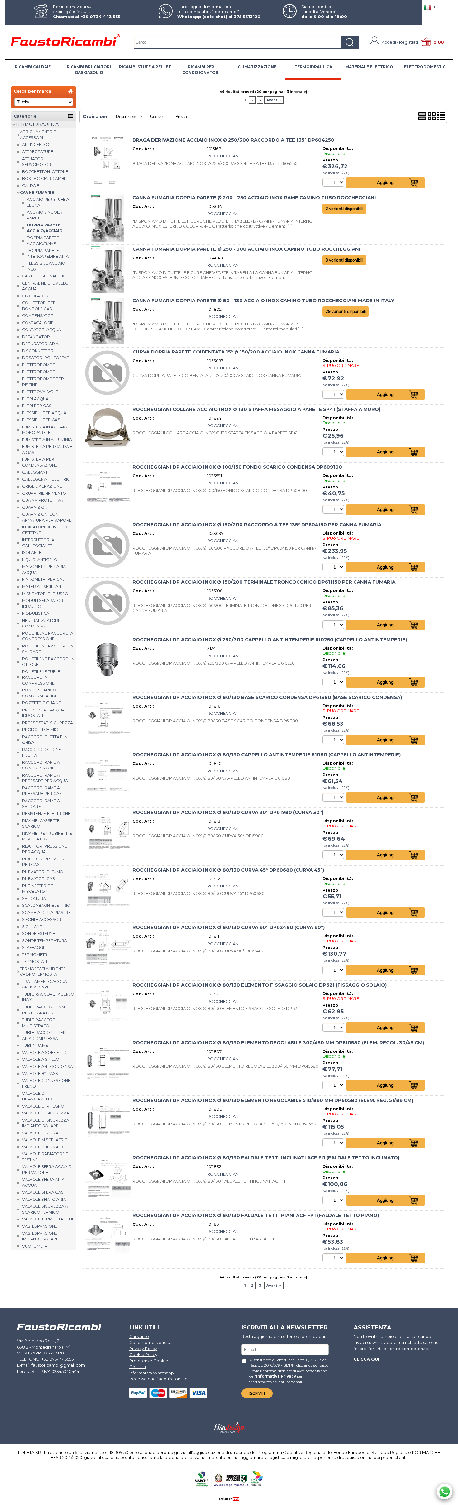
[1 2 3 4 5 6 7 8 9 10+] (334, 394)
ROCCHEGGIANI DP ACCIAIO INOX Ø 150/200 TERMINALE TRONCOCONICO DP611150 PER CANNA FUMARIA (263, 582)
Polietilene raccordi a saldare (47, 649)
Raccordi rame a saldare (41, 803)
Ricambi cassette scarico (41, 823)
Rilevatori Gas (38, 878)
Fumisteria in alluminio (47, 439)
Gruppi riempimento (44, 493)
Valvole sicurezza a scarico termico (45, 1209)
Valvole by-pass (40, 1073)
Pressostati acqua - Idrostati (44, 713)
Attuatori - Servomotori (37, 161)
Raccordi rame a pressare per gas (42, 791)
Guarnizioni (35, 507)
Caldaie (30, 185)
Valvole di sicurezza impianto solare (45, 1123)
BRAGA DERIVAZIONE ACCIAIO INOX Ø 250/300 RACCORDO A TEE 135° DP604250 (233, 140)
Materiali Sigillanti (43, 586)
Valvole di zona (40, 1133)
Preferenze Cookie (148, 1360)
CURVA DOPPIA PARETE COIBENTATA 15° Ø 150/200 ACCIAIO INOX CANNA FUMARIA (235, 352)
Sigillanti (32, 926)
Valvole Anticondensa (47, 1066)
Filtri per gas (36, 405)
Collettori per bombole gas (39, 306)
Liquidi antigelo (39, 559)
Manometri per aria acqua (44, 569)
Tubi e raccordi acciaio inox (48, 997)
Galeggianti (35, 472)
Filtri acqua (35, 399)
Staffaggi (33, 947)
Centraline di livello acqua (45, 286)
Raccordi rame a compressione (41, 765)
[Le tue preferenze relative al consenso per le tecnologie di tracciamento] (447, 1499)
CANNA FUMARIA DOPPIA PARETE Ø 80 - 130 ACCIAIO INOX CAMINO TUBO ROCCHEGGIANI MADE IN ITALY (263, 300)
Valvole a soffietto (44, 1052)
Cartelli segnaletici (44, 276)
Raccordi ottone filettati (41, 752)
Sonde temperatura (44, 940)
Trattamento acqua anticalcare (44, 984)
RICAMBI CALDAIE (33, 67)
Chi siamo (139, 1336)
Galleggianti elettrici (46, 479)
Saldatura (34, 898)
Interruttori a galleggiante (38, 542)
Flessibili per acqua (44, 413)
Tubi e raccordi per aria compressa (44, 1035)
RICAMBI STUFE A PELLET (145, 67)
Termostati (34, 961)
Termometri (35, 954)
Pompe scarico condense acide (40, 693)
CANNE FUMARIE (37, 192)
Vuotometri (35, 1246)
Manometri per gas (43, 579)
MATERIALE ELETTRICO (369, 67)
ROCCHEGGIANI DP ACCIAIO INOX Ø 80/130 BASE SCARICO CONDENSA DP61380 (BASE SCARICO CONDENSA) (267, 697)
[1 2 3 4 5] (334, 182)
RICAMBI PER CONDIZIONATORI (201, 70)
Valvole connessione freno (46, 1083)
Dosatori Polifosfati (46, 357)
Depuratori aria (40, 343)
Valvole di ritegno (43, 1106)
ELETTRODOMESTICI (425, 67)
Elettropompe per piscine (43, 382)
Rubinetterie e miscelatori (37, 888)
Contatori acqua (41, 329)
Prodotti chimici (40, 729)
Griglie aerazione (42, 486)
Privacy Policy (143, 1348)
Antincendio (35, 144)
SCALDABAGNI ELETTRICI (46, 905)
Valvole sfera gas (43, 1192)
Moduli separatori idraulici (43, 603)
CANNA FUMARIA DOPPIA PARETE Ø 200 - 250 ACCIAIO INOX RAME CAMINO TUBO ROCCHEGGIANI (254, 197)
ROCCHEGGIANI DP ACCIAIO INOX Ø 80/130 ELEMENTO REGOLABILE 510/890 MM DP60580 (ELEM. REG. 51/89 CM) (272, 1100)
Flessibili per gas (41, 419)
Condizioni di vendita (150, 1342)
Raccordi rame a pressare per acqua (45, 778)
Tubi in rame (35, 1045)
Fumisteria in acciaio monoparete (44, 430)
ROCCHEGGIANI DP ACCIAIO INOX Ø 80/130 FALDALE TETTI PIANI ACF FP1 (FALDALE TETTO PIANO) (255, 1215)
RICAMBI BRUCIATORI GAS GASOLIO (89, 70)
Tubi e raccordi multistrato (39, 1022)
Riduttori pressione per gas (44, 862)
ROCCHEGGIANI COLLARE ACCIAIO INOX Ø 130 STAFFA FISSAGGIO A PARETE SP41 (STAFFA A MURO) (256, 409)
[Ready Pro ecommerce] (229, 1499)
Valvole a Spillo (40, 1059)
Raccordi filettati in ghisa (44, 739)
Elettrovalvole (40, 391)
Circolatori (35, 296)
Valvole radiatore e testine (45, 1157)
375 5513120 (247, 16)
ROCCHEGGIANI (223, 155)
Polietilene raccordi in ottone (48, 661)
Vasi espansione (39, 1226)
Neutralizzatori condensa (40, 623)
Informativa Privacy (276, 1376)
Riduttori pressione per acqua (44, 849)
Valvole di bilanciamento (38, 1096)
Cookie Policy (143, 1354)
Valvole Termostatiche (48, 1219)
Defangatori (36, 336)
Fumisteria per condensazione (39, 462)
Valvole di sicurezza (45, 1113)
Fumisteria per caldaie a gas (47, 449)
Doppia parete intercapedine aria (48, 253)
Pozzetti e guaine (41, 702)
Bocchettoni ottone (45, 171)
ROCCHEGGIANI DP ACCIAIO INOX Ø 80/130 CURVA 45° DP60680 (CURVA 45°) (228, 870)
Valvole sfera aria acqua (43, 1182)
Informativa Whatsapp (151, 1372)
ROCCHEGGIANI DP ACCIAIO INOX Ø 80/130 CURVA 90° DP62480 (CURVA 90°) (228, 927)
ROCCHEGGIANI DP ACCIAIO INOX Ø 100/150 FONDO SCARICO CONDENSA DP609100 (237, 467)
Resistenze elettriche (46, 813)
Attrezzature (37, 151)
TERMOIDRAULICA (313, 67)
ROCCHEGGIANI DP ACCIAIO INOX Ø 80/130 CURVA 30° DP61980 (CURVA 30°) (227, 812)
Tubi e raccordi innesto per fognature (48, 1010)
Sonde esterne (38, 933)
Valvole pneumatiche (46, 1147)
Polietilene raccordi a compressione (47, 636)
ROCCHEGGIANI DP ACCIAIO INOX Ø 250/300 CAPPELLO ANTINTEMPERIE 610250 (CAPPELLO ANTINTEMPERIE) (269, 639)
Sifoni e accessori (42, 919)
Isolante (31, 552)
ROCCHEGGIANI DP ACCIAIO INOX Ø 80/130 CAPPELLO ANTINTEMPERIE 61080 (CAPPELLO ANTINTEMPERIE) (266, 754)
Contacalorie (38, 322)
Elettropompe (38, 365)
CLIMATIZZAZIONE (257, 67)
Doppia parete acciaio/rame (43, 240)
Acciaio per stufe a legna (48, 202)
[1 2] (334, 682)
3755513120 (53, 1352)
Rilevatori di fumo (42, 871)
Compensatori (38, 315)
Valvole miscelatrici (45, 1139)
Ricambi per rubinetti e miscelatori (47, 836)
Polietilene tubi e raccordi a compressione (41, 677)
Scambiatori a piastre (46, 912)
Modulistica (35, 613)
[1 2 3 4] (334, 1200)
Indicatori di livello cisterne (44, 530)
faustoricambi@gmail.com (58, 1365)
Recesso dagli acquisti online (158, 1378)
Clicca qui (366, 1359)
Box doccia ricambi (43, 178)
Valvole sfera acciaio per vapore (47, 1169)
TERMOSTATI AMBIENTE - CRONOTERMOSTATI (44, 971)
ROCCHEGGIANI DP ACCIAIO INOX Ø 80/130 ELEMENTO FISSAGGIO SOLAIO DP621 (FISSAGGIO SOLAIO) (259, 985)
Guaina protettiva (42, 500)
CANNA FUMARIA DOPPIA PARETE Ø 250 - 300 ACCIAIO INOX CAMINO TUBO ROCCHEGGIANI (246, 249)
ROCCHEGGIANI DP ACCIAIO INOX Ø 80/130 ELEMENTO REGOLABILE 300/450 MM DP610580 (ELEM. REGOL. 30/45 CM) (278, 1043)
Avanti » (273, 100)
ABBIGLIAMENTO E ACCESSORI (38, 134)
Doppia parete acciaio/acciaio (45, 228)
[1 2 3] (334, 509)
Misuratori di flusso (45, 593)
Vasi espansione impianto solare (40, 1236)
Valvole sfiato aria (44, 1199)
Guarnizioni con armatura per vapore (47, 517)
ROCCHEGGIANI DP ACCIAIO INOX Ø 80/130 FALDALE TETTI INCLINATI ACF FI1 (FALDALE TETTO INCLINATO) (265, 1158)
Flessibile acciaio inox (46, 266)
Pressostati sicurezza (47, 722)
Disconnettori (38, 351)
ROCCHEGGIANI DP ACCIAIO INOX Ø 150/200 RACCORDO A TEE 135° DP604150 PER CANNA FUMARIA (256, 524)
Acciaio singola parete (44, 215)
